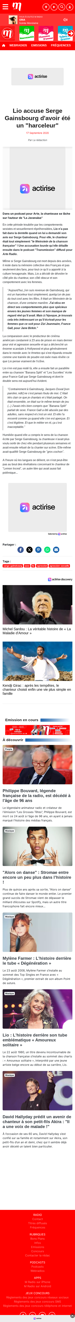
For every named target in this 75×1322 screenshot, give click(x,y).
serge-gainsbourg (12, 565)
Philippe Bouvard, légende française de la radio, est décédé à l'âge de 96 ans (36, 795)
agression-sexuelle (59, 565)
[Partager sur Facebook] (20, 551)
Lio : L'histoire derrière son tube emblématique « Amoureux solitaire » (35, 1040)
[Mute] (65, 19)
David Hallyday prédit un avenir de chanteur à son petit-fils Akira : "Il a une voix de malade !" (37, 1121)
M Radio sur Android (37, 1286)
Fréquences (61, 45)
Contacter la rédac (37, 1255)
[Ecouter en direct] (54, 6)
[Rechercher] (61, 6)
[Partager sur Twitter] (29, 551)
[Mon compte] (69, 6)
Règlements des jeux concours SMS (37, 1301)
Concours (37, 1251)
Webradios (18, 45)
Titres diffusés (37, 1223)
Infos (37, 1243)
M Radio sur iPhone (37, 1282)
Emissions (39, 45)
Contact (37, 1219)
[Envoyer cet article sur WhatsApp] (46, 551)
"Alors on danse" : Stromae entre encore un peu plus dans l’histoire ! (37, 877)
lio (33, 565)
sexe (27, 565)
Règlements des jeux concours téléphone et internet (37, 1305)
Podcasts (37, 1266)
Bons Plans (37, 1238)
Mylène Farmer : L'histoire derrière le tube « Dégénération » (37, 961)
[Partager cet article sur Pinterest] (37, 551)
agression (42, 565)
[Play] (4, 31)
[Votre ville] (46, 6)
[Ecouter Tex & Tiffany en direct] (37, 729)
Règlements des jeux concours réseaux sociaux (37, 1297)
